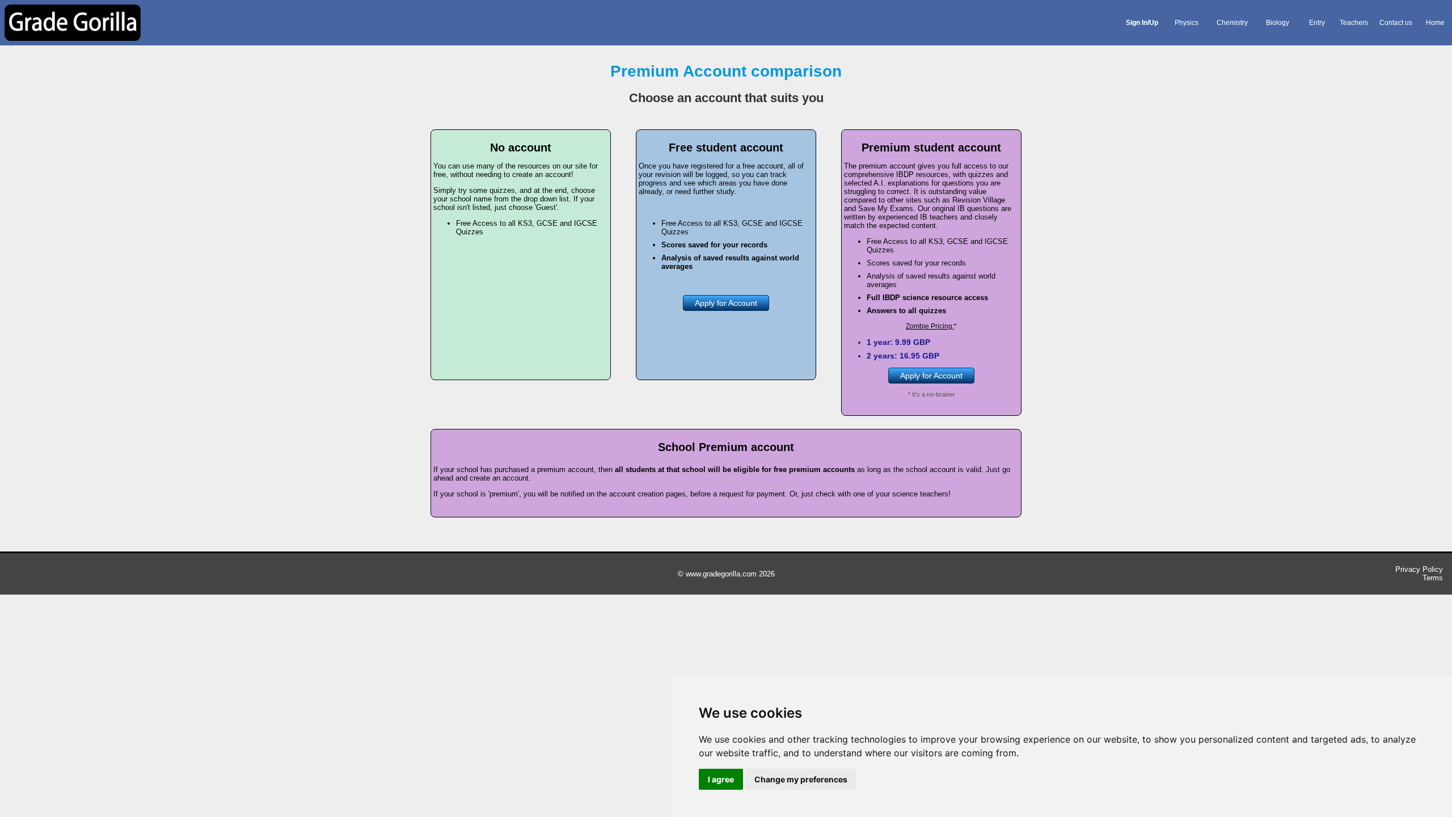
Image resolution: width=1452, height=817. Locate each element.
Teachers (1354, 23)
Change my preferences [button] (800, 779)
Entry (1317, 23)
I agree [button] (721, 779)
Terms (1433, 578)
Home (1435, 23)
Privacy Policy (1419, 569)
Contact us (1395, 23)
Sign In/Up (1142, 23)
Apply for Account (726, 303)
